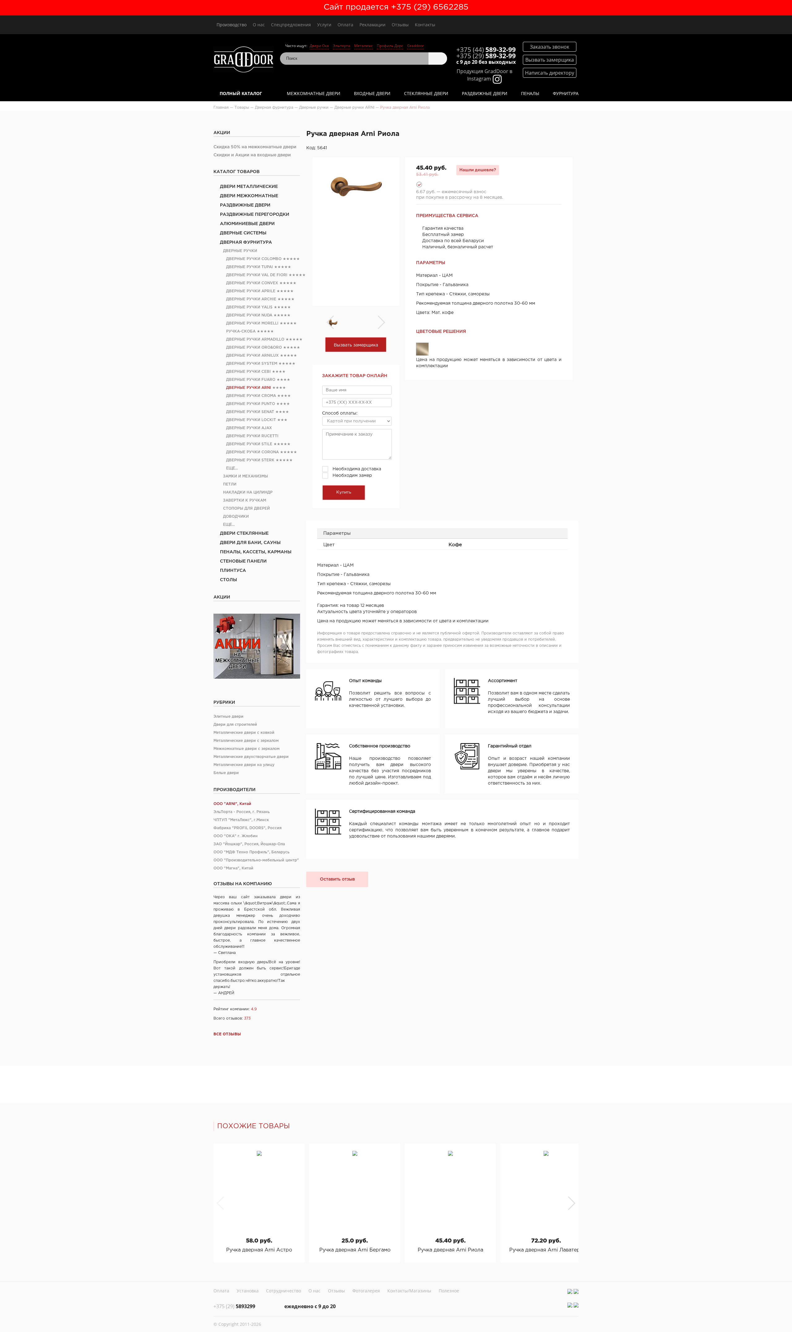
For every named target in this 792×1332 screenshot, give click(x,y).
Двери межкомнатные (249, 196)
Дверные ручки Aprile (250, 291)
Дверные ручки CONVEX (252, 283)
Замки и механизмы (245, 476)
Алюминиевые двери (247, 224)
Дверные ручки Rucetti (252, 436)
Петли (229, 484)
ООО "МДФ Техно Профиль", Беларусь (251, 852)
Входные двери (372, 93)
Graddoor (415, 45)
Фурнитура (566, 93)
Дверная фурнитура (246, 242)
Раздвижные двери (484, 93)
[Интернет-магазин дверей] (243, 60)
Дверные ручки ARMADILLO (255, 339)
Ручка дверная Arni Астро (259, 1250)
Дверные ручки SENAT (250, 412)
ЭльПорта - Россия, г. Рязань (241, 812)
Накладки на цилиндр (248, 492)
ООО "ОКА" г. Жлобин (235, 836)
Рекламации (372, 25)
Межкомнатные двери (313, 93)
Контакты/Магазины (409, 1291)
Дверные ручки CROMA (251, 396)
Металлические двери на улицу (243, 765)
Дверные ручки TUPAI (249, 267)
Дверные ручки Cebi (248, 371)
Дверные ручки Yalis (249, 307)
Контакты (425, 25)
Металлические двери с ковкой (243, 732)
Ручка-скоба (241, 331)
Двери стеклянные (244, 533)
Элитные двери (228, 716)
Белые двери (226, 773)
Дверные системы (243, 233)
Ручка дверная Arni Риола (450, 1250)
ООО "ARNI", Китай (232, 804)
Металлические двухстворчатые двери (251, 757)
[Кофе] (422, 349)
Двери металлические (249, 187)
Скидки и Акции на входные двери (252, 155)
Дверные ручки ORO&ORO (254, 347)
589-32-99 (486, 49)
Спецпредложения (291, 25)
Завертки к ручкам (244, 500)
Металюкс (363, 45)
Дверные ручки (240, 251)
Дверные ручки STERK (250, 460)
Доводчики (236, 516)
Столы (228, 580)
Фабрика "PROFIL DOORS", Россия (247, 828)
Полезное (449, 1291)
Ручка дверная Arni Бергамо (354, 1250)
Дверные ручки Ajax (249, 428)
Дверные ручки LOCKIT (251, 420)
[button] (571, 1203)
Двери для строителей (235, 724)
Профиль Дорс (390, 45)
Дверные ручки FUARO (250, 379)
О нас (259, 25)
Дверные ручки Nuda (249, 315)
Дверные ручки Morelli (252, 323)
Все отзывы (227, 1034)
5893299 (234, 1306)
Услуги (324, 25)
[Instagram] (569, 1291)
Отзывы (400, 25)
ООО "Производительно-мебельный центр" (256, 860)
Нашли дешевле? (477, 170)
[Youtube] (576, 1291)
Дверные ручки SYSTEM (251, 363)
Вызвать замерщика (356, 345)
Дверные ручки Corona (252, 452)
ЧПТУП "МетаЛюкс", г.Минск (241, 820)
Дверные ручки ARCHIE (251, 299)
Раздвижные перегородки (254, 214)
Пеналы (530, 93)
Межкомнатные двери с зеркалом (246, 749)
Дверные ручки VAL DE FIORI (256, 275)
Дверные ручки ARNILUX (252, 355)
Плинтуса (233, 570)
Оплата (345, 25)
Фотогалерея (366, 1291)
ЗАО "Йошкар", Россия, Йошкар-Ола (249, 844)
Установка (248, 1291)
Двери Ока (319, 45)
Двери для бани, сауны (250, 543)
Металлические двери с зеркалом (246, 740)
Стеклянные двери (426, 93)
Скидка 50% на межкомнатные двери (254, 147)
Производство (232, 25)
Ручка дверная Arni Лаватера (546, 1250)
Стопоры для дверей (246, 508)
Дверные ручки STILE (249, 444)
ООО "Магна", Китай (233, 868)
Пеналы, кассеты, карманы (255, 552)
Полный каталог (241, 93)
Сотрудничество (283, 1291)
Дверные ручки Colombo (254, 259)
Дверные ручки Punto (250, 404)
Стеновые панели (243, 561)
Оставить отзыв (337, 879)
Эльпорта (341, 45)
